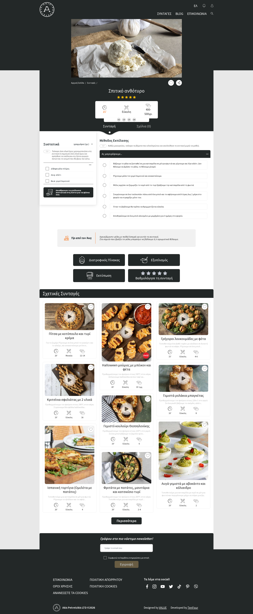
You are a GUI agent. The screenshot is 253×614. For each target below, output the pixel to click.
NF (134, 120)
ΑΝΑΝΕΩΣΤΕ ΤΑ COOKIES (70, 593)
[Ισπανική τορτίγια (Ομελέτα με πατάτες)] (69, 455)
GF (124, 120)
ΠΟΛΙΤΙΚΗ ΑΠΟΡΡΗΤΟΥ (106, 579)
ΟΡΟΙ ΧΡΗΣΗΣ (63, 586)
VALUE (163, 607)
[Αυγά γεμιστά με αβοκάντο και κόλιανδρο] (183, 451)
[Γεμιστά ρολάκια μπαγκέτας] (183, 378)
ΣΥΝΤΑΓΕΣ (164, 13)
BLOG (179, 13)
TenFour (193, 607)
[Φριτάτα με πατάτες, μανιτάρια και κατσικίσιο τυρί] (126, 468)
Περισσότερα (126, 521)
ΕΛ (195, 6)
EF (129, 120)
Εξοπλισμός (159, 260)
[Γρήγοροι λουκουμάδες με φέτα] (183, 319)
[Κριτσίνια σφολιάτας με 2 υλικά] (69, 380)
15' (104, 112)
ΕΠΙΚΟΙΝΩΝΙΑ (197, 13)
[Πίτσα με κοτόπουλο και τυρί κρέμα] (69, 316)
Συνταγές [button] (91, 82)
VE (119, 120)
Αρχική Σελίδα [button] (77, 82)
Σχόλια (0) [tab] (144, 126)
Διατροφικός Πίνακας (104, 260)
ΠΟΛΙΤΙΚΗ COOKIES (103, 586)
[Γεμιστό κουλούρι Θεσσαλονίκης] (126, 408)
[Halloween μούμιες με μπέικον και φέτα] (126, 332)
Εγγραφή (126, 564)
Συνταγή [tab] (109, 126)
